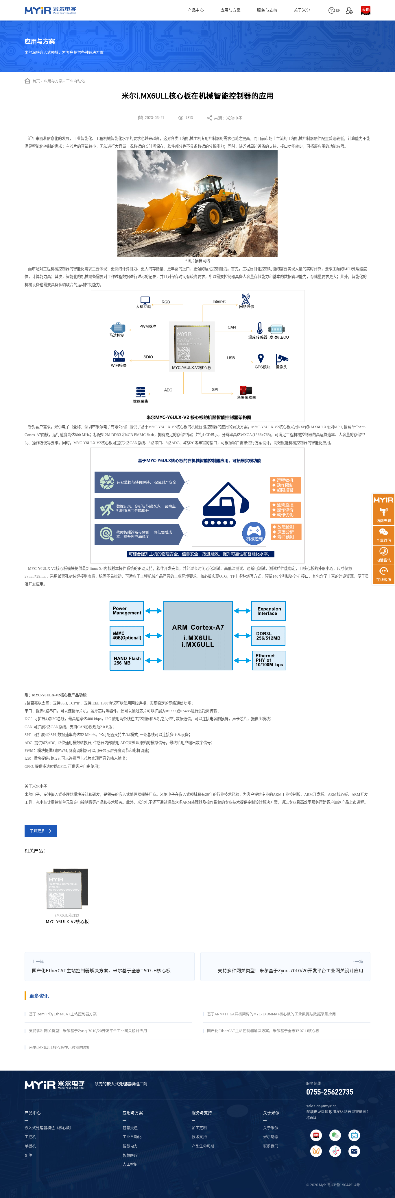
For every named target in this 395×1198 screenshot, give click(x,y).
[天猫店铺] (365, 10)
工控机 (30, 1137)
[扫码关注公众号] (335, 1135)
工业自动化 (132, 1137)
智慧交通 (130, 1128)
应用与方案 (230, 10)
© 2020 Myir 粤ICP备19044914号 (333, 1185)
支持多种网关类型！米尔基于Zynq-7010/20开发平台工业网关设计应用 (290, 970)
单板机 (30, 1146)
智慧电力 (130, 1146)
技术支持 (199, 1137)
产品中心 (196, 10)
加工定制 (199, 1128)
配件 (28, 1155)
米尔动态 (270, 1137)
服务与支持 (267, 10)
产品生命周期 (203, 1146)
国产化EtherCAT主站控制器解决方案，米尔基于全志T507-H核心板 (101, 970)
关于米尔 (302, 10)
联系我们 (270, 1146)
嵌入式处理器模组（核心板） (49, 1128)
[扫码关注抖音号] (335, 1151)
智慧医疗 (130, 1155)
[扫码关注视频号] (316, 1151)
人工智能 (130, 1164)
